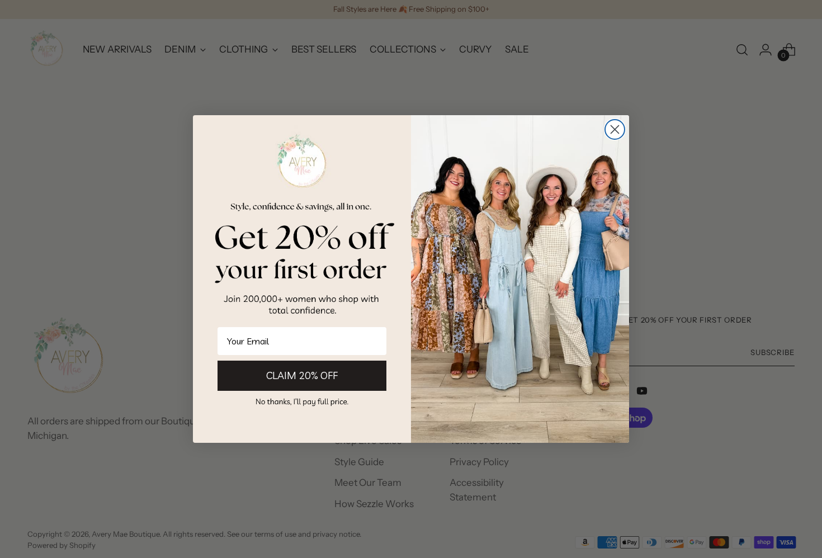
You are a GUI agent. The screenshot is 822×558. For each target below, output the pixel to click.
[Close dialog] (615, 129)
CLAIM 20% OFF (302, 375)
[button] (302, 401)
